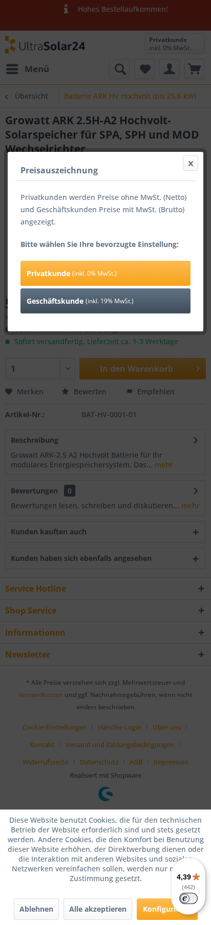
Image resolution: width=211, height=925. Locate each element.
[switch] (188, 898)
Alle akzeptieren (97, 909)
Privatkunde (72, 273)
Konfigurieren (167, 909)
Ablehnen (36, 909)
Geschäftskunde (80, 301)
